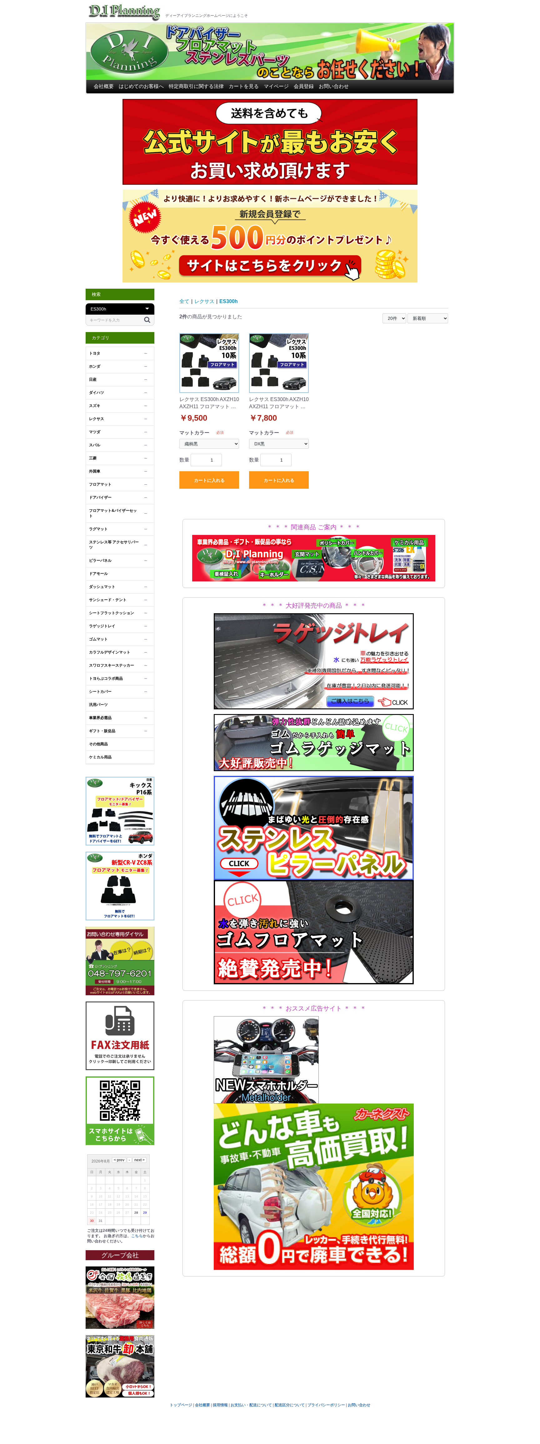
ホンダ (94, 366)
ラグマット (98, 529)
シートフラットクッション (111, 613)
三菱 (93, 458)
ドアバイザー (100, 497)
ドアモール (98, 573)
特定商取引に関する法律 (196, 86)
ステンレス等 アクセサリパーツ (114, 545)
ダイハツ (96, 392)
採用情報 (220, 1405)
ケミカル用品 (100, 757)
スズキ (94, 406)
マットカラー (194, 432)
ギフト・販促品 (102, 731)
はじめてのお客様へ (141, 86)
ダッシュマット (102, 587)
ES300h (228, 301)
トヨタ (94, 353)
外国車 (94, 471)
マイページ (276, 86)
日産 (93, 379)
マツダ (94, 432)
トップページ (181, 1405)
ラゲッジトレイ (102, 626)
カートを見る (244, 86)
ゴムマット (98, 639)
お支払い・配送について (251, 1405)
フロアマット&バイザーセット (113, 513)
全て (184, 301)
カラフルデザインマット (109, 652)
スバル (94, 445)
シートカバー (100, 691)
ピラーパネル (100, 560)
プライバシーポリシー (326, 1405)
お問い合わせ (334, 86)
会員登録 (304, 86)
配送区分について (290, 1405)
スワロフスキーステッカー (111, 665)
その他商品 (98, 744)
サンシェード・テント (108, 600)
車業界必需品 (100, 718)
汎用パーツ (98, 704)
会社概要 (104, 86)
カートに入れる (209, 480)
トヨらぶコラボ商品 (106, 678)
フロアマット (100, 484)
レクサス (96, 419)
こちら (137, 1236)
